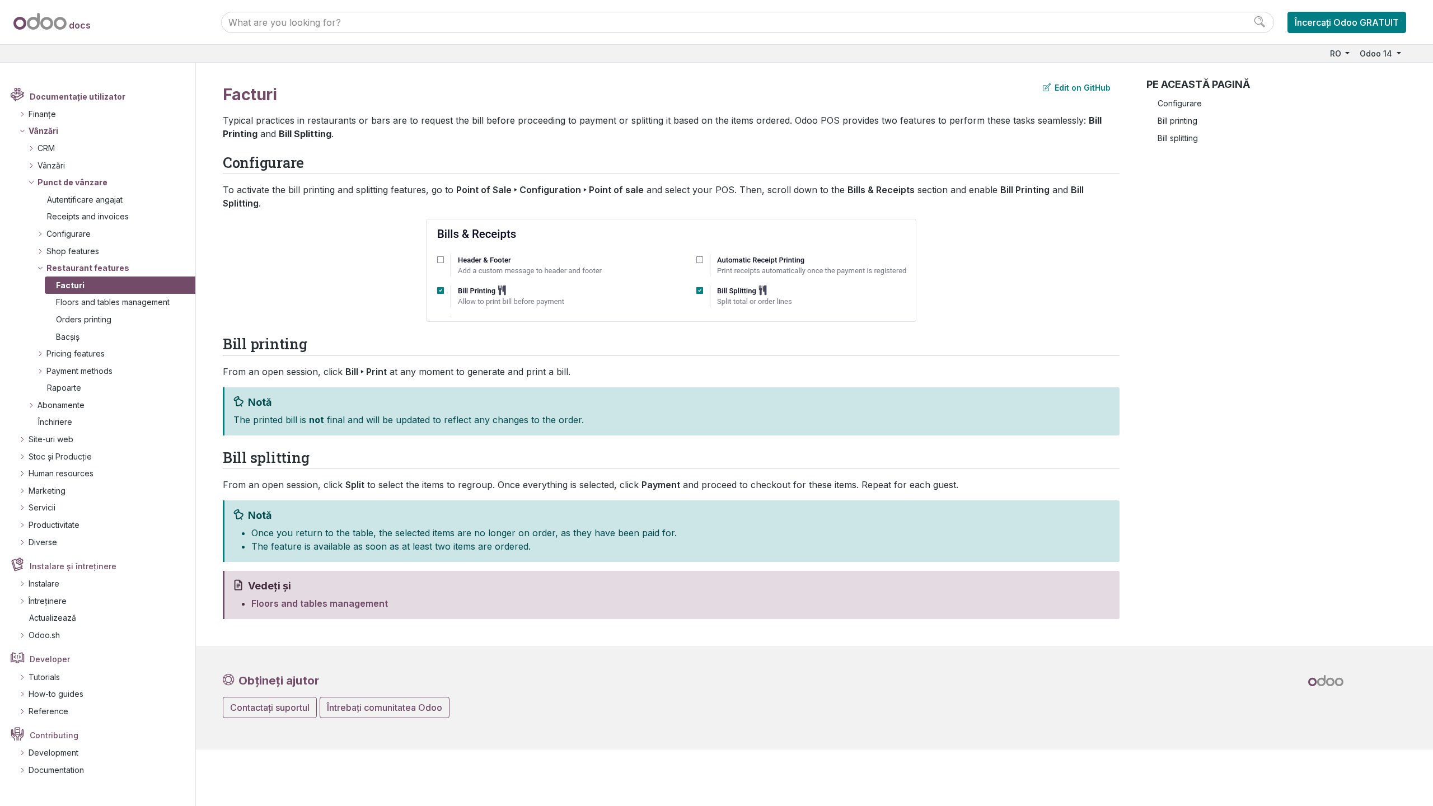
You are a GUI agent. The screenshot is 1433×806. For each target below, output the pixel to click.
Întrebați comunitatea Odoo (384, 707)
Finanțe (42, 114)
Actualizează (52, 617)
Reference (48, 711)
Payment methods (79, 371)
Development (53, 752)
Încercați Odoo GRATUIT (1347, 22)
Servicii (42, 507)
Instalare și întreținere (73, 566)
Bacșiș (67, 336)
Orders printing (83, 319)
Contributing (54, 735)
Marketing (47, 490)
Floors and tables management (113, 302)
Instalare (44, 583)
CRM (46, 148)
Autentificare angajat (85, 199)
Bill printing (1177, 120)
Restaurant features (87, 268)
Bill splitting (1178, 138)
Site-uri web (51, 439)
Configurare (68, 233)
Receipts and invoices (88, 216)
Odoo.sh (44, 635)
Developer (50, 659)
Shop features (72, 251)
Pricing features (75, 353)
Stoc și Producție (60, 456)
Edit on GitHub (1081, 87)
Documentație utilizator (77, 96)
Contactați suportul (270, 707)
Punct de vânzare (72, 182)
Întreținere (48, 601)
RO (1336, 53)
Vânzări (43, 130)
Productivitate (54, 524)
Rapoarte (64, 387)
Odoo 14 (1377, 53)
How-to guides (56, 694)
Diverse (43, 542)
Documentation (56, 770)
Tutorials (44, 677)
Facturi (70, 285)
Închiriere (55, 422)
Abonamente (61, 405)
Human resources (61, 473)
